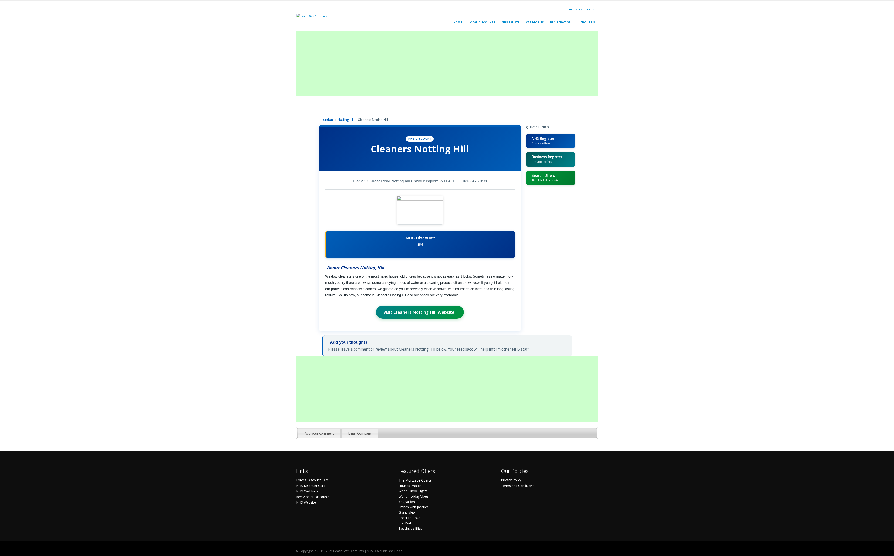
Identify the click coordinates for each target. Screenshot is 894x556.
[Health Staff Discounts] (311, 16)
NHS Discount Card (310, 485)
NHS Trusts (510, 22)
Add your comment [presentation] (319, 433)
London (327, 119)
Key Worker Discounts (313, 497)
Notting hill (345, 119)
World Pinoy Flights (413, 491)
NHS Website (306, 502)
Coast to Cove (409, 518)
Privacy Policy (511, 480)
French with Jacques (414, 507)
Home (457, 22)
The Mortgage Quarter (416, 480)
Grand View (407, 512)
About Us (587, 22)
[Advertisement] (436, 63)
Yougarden (407, 501)
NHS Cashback (307, 491)
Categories (535, 22)
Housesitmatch (410, 485)
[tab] (319, 433)
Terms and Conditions (517, 485)
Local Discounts (481, 22)
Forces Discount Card (312, 480)
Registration (560, 22)
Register (575, 9)
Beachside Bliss (410, 528)
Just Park (405, 523)
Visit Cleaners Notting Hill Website (418, 312)
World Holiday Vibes (413, 496)
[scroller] (886, 550)
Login (590, 9)
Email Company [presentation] (360, 433)
